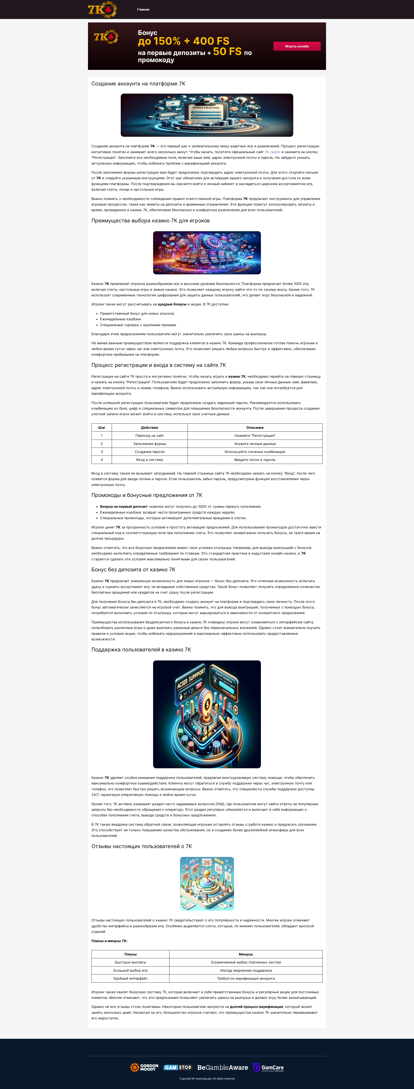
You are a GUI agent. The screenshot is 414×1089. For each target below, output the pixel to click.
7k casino (273, 152)
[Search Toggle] (323, 9)
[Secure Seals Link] (144, 1067)
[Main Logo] (109, 9)
